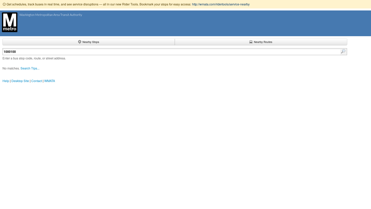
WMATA (49, 81)
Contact (36, 81)
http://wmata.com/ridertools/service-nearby (221, 4)
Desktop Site (20, 81)
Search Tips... (29, 68)
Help (6, 81)
